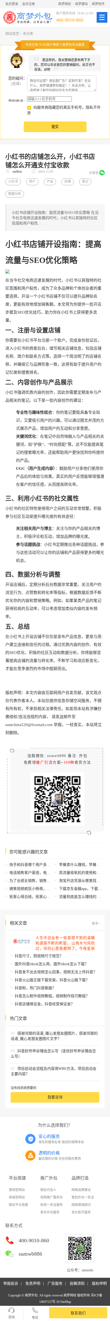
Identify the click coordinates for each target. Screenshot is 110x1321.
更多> (96, 923)
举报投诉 (10, 1283)
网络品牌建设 (81, 1190)
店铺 (67, 181)
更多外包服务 (50, 1212)
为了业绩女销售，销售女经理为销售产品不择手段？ (52, 881)
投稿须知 (77, 1283)
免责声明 (32, 1283)
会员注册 (28, 4)
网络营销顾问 (81, 1205)
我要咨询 (55, 1097)
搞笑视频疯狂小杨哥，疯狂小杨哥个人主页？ (46, 889)
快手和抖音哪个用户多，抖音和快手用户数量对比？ (52, 865)
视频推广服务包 (51, 1197)
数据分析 (14, 194)
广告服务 (55, 1283)
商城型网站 (17, 1197)
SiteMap (65, 1302)
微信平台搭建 (18, 1205)
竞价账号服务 (81, 1212)
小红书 (13, 181)
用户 (32, 181)
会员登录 (11, 4)
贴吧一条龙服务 (51, 1205)
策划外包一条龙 (83, 1197)
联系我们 (78, 1313)
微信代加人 (48, 1190)
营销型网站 (17, 1190)
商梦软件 (98, 4)
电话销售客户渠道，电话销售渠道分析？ (43, 873)
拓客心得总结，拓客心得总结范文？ (39, 897)
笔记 (85, 181)
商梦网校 (64, 4)
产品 (50, 181)
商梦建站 (81, 4)
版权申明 (99, 1283)
